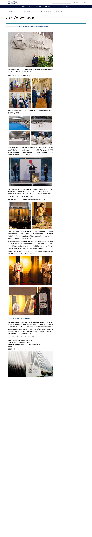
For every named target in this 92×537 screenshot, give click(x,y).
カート (85, 2)
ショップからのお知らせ (27, 11)
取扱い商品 (47, 6)
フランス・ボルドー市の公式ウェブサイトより (19, 318)
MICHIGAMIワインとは (26, 6)
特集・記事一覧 (67, 6)
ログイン (77, 2)
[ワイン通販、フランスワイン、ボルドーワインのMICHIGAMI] (18, 2)
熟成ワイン (38, 6)
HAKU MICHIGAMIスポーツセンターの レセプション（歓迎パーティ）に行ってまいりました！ (27, 26)
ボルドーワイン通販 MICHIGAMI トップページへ (13, 11)
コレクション (57, 6)
